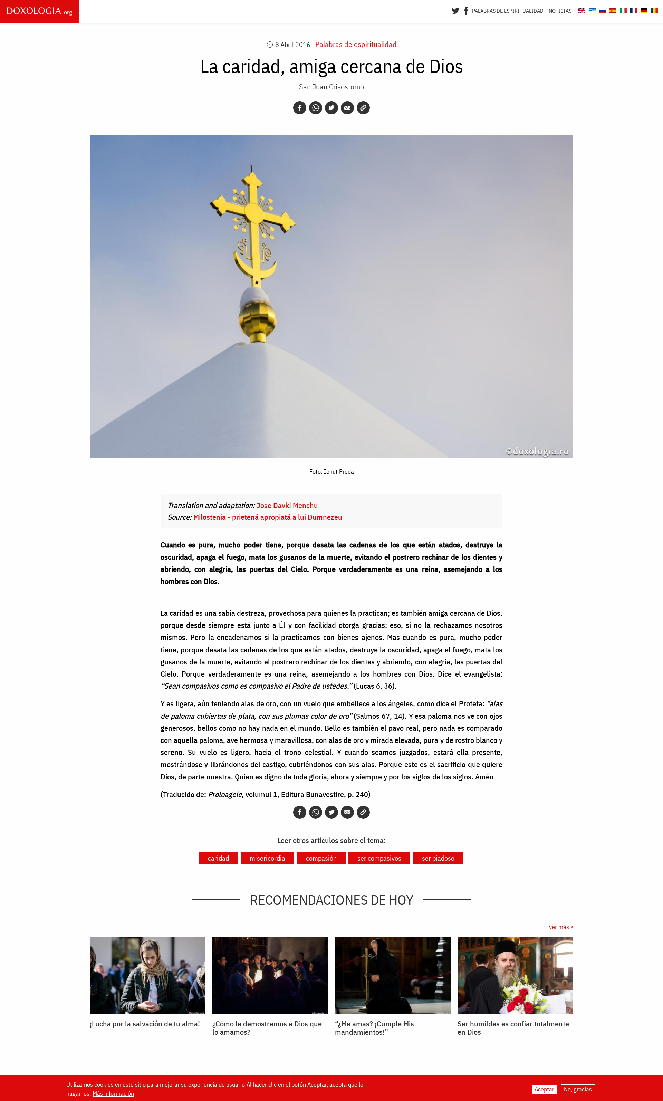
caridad (218, 858)
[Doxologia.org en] (581, 10)
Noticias (560, 10)
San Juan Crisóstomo (331, 87)
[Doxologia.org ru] (601, 10)
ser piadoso (438, 858)
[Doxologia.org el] (591, 10)
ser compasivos (379, 858)
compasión (321, 858)
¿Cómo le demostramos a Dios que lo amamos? (267, 1027)
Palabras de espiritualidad (508, 10)
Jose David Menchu (287, 505)
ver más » (561, 927)
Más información (113, 1094)
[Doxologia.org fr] (632, 10)
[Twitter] (455, 10)
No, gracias (578, 1089)
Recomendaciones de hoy (331, 900)
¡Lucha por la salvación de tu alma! (145, 1023)
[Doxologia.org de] (643, 10)
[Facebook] (466, 10)
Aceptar (544, 1089)
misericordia (267, 858)
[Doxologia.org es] (612, 10)
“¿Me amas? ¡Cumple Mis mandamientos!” (374, 1027)
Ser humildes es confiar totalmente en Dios (513, 1027)
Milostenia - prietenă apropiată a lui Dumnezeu (267, 517)
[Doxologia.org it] (622, 10)
